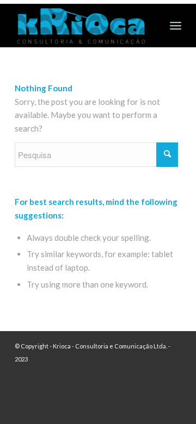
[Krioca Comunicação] (81, 25)
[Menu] (175, 26)
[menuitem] (175, 26)
